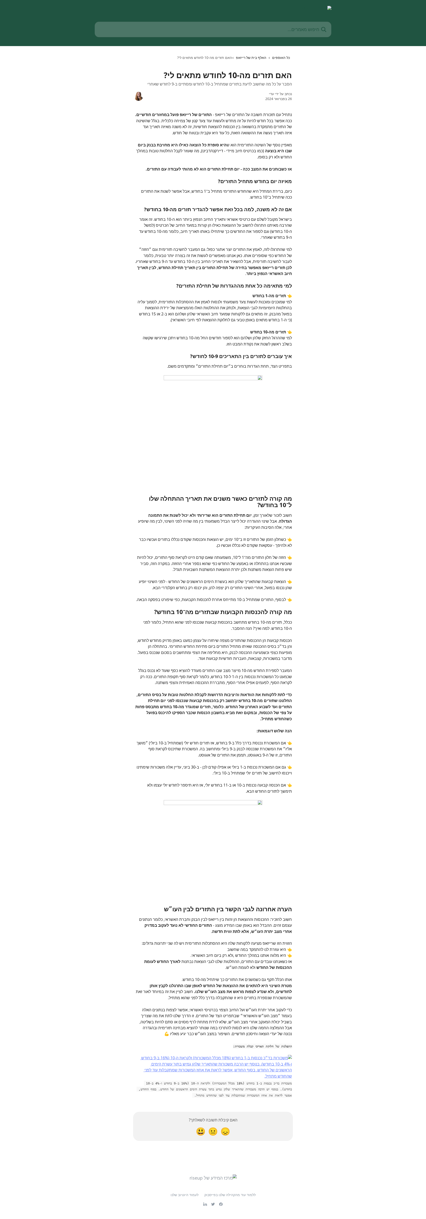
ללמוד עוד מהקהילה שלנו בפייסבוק (230, 1194)
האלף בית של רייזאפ (251, 57)
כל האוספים (281, 57)
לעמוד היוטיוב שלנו (184, 1194)
